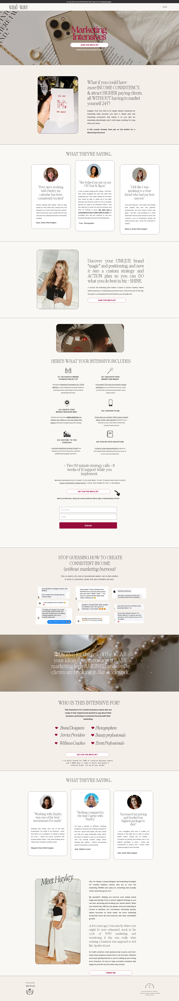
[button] (165, 7)
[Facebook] (29, 986)
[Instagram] (27, 986)
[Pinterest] (31, 986)
